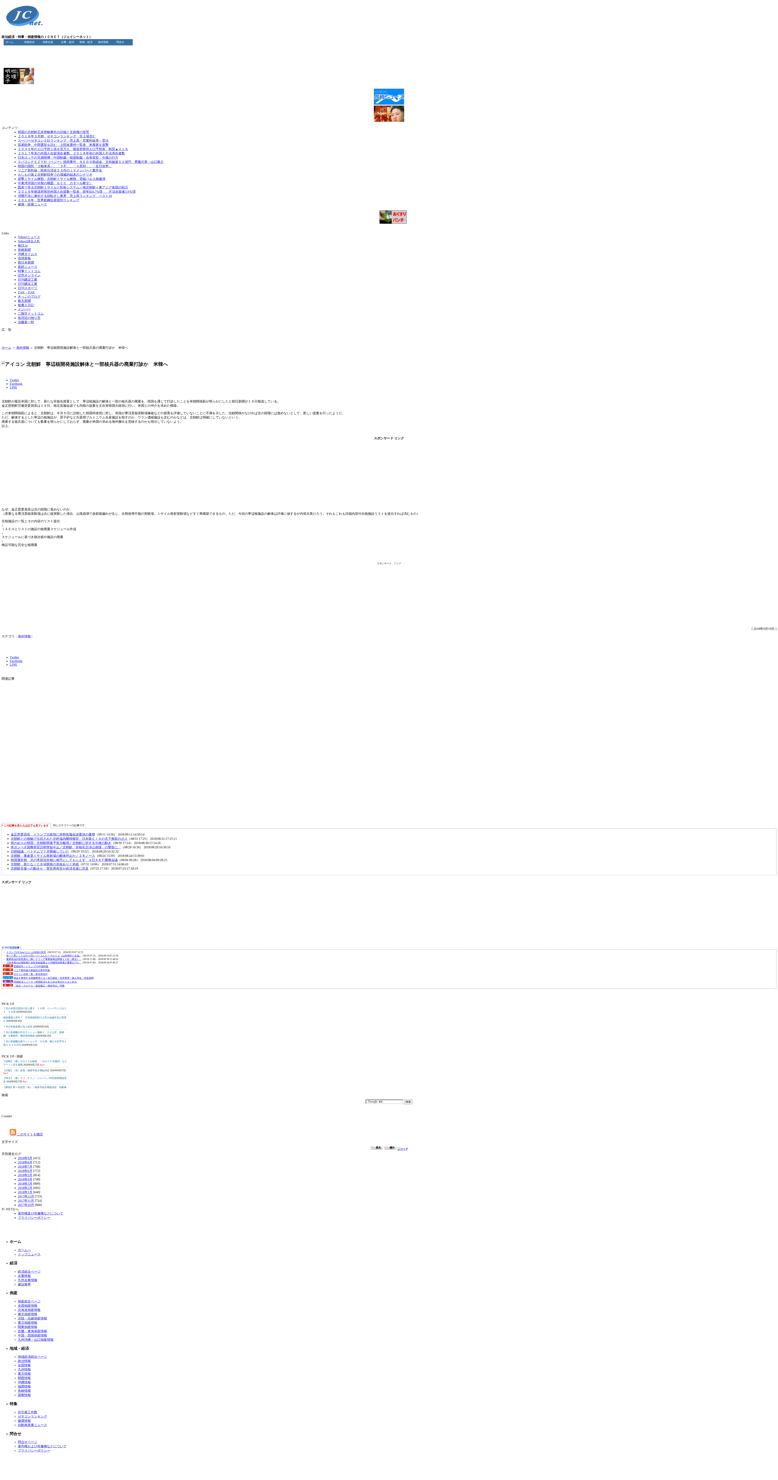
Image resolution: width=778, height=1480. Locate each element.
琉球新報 (24, 258)
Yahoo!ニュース (29, 237)
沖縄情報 (24, 1382)
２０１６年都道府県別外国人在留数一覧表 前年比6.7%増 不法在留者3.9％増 (77, 191)
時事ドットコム (29, 271)
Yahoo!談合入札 (29, 241)
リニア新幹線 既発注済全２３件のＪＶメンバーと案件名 (60, 170)
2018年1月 (25, 1192)
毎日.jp (23, 245)
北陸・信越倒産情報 (32, 1318)
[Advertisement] (389, 50)
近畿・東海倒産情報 (32, 1331)
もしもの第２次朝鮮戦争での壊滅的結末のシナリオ (55, 174)
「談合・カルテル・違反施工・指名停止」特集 (39, 985)
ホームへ (24, 1250)
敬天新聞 (24, 301)
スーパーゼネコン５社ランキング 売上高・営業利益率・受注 (63, 140)
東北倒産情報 (27, 1314)
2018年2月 (25, 1188)
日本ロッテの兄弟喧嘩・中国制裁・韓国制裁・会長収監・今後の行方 (68, 157)
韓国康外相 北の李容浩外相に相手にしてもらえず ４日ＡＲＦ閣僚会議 (64, 860)
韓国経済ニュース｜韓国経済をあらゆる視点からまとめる (45, 981)
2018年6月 (25, 1171)
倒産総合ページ (29, 1301)
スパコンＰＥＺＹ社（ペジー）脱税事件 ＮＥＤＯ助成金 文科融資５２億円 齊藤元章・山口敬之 (91, 162)
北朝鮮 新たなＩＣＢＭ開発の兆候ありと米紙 (45, 864)
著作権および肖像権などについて (42, 1446)
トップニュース (29, 1254)
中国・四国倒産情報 (32, 1335)
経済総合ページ (29, 1271)
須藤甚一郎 (26, 322)
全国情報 (24, 1365)
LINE (13, 387)
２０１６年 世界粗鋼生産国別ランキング (48, 200)
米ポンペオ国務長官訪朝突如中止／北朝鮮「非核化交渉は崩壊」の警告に (66, 847)
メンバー (24, 309)
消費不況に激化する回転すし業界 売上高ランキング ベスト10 (65, 196)
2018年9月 (25, 1158)
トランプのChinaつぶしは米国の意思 (26, 952)
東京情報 (24, 1373)
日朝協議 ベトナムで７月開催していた (40, 851)
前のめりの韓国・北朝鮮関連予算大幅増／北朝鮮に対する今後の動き (61, 843)
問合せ (120, 42)
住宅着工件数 (27, 1412)
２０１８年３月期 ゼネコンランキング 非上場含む (57, 136)
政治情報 (24, 1361)
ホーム (10, 42)
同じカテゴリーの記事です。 (70, 825)
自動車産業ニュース (32, 1425)
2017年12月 (26, 1196)
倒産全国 (48, 42)
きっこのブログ (29, 296)
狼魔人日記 (26, 305)
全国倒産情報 (27, 1305)
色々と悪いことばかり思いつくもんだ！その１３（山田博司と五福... (43, 955)
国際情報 (24, 1395)
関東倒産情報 (27, 1327)
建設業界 (24, 1284)
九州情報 (24, 1369)
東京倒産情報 (27, 1322)
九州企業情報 (27, 1280)
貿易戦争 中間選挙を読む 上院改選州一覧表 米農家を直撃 (63, 145)
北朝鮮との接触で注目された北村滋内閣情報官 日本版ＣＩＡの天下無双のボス (69, 838)
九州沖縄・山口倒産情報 (35, 1339)
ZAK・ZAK (26, 292)
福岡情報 (24, 1386)
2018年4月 (25, 1179)
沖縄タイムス (27, 254)
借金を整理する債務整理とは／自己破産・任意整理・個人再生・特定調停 (54, 978)
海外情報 (103, 42)
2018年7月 (25, 1166)
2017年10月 (26, 1205)
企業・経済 (67, 42)
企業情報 (24, 1276)
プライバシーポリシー (34, 1217)
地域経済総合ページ (32, 1356)
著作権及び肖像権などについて (40, 1213)
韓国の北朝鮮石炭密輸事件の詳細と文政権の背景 (53, 132)
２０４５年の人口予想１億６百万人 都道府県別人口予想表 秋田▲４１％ (73, 149)
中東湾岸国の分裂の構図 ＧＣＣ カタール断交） (55, 183)
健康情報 (24, 1420)
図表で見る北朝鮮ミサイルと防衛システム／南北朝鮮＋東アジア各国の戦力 (73, 187)
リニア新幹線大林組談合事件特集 (32, 970)
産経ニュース (27, 267)
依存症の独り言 (29, 318)
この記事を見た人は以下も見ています (26, 825)
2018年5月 (25, 1175)
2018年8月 (25, 1162)
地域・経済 (86, 42)
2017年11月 (26, 1200)
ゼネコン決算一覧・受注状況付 (31, 974)
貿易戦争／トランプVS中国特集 (31, 966)
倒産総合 (29, 42)
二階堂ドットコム (31, 313)
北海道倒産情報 (29, 1310)
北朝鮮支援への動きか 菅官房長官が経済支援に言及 (50, 868)
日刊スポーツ (27, 288)
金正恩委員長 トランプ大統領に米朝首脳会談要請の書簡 (53, 834)
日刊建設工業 (27, 279)
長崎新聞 (24, 249)
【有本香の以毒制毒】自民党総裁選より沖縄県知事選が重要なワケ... (43, 962)
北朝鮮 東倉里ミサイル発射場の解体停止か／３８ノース (53, 855)
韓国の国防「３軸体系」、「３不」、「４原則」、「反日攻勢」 (65, 166)
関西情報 (24, 1378)
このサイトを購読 (29, 1134)
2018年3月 (25, 1183)
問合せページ (27, 1442)
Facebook (16, 383)
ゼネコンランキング (32, 1416)
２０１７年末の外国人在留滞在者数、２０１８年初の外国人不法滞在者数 (71, 153)
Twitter (15, 380)
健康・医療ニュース (32, 204)
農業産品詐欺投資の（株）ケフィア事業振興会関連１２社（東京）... (43, 959)
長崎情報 (24, 1390)
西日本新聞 (26, 262)
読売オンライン (29, 275)
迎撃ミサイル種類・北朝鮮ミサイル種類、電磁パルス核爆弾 (61, 179)
